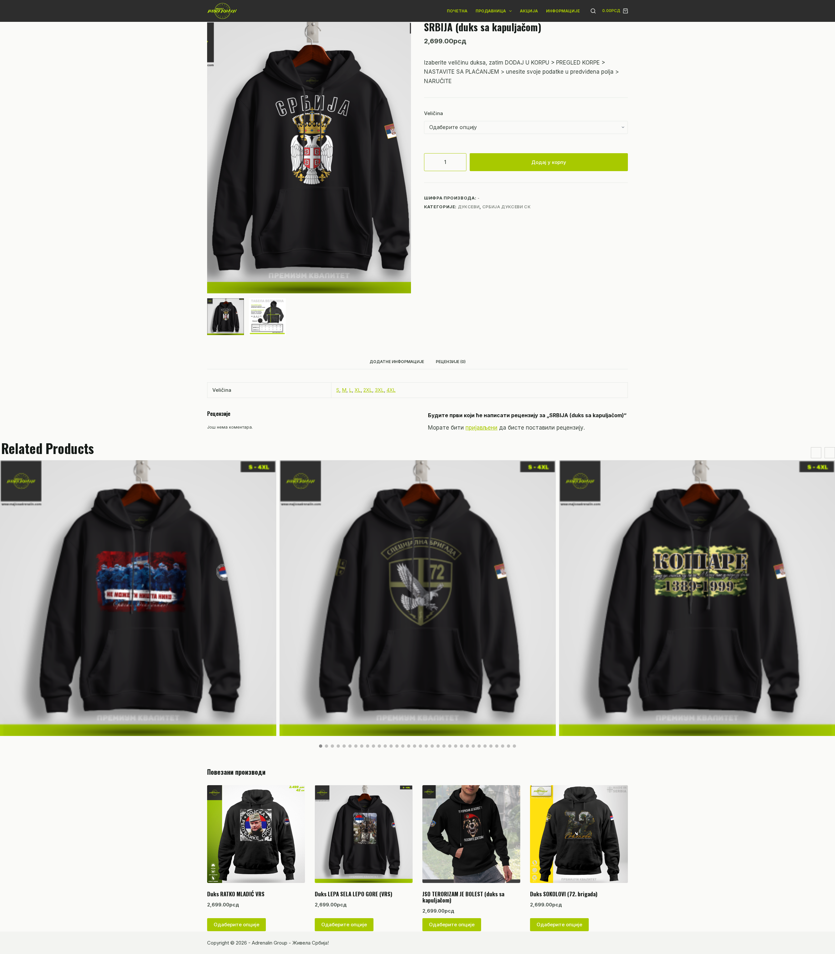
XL (358, 390)
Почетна (457, 10)
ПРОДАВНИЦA (491, 10)
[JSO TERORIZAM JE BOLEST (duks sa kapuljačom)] (471, 834)
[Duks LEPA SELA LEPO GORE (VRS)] (364, 834)
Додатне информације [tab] (397, 361)
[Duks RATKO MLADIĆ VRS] (256, 834)
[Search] (593, 10)
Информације (563, 10)
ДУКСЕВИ (469, 206)
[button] (321, 746)
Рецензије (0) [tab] (451, 361)
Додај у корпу (548, 162)
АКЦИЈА (529, 10)
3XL (379, 390)
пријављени (481, 427)
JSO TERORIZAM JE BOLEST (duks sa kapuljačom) (463, 897)
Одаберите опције (236, 924)
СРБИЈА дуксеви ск (506, 206)
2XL (367, 390)
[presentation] (816, 453)
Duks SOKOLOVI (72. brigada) (564, 894)
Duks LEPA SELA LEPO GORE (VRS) (353, 894)
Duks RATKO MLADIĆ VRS (236, 894)
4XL (391, 390)
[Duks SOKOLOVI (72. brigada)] (579, 834)
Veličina (433, 113)
